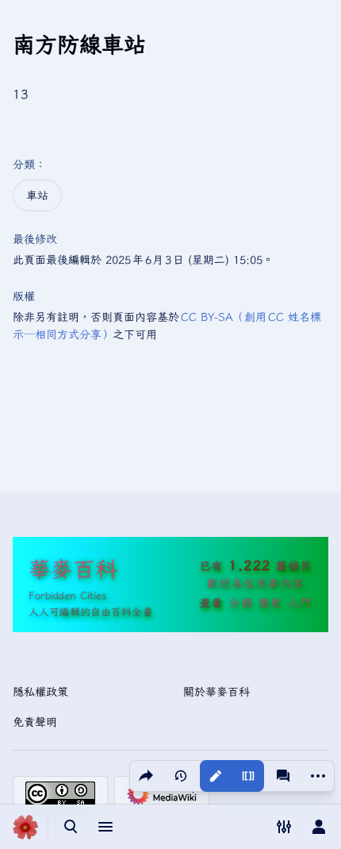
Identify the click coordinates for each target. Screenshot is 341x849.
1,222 (249, 565)
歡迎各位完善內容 (256, 583)
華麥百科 (73, 568)
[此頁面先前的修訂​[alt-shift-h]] (181, 776)
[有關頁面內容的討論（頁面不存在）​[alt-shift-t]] (283, 776)
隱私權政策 (40, 691)
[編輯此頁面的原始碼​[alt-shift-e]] (248, 776)
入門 (300, 602)
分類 (24, 164)
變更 (271, 602)
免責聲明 (35, 722)
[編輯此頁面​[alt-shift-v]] (216, 776)
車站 (37, 195)
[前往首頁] (25, 827)
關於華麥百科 (216, 691)
